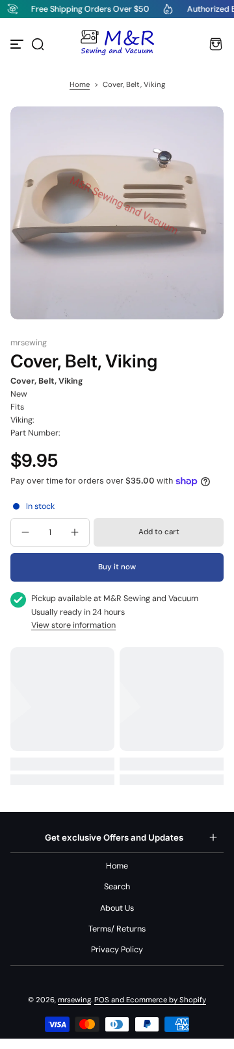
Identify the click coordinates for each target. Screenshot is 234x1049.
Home (80, 85)
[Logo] (117, 44)
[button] (38, 44)
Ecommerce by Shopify (166, 1000)
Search (117, 887)
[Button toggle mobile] (18, 44)
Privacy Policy (117, 949)
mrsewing (74, 1000)
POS (101, 1000)
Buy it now (117, 567)
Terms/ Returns (117, 929)
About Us (117, 908)
